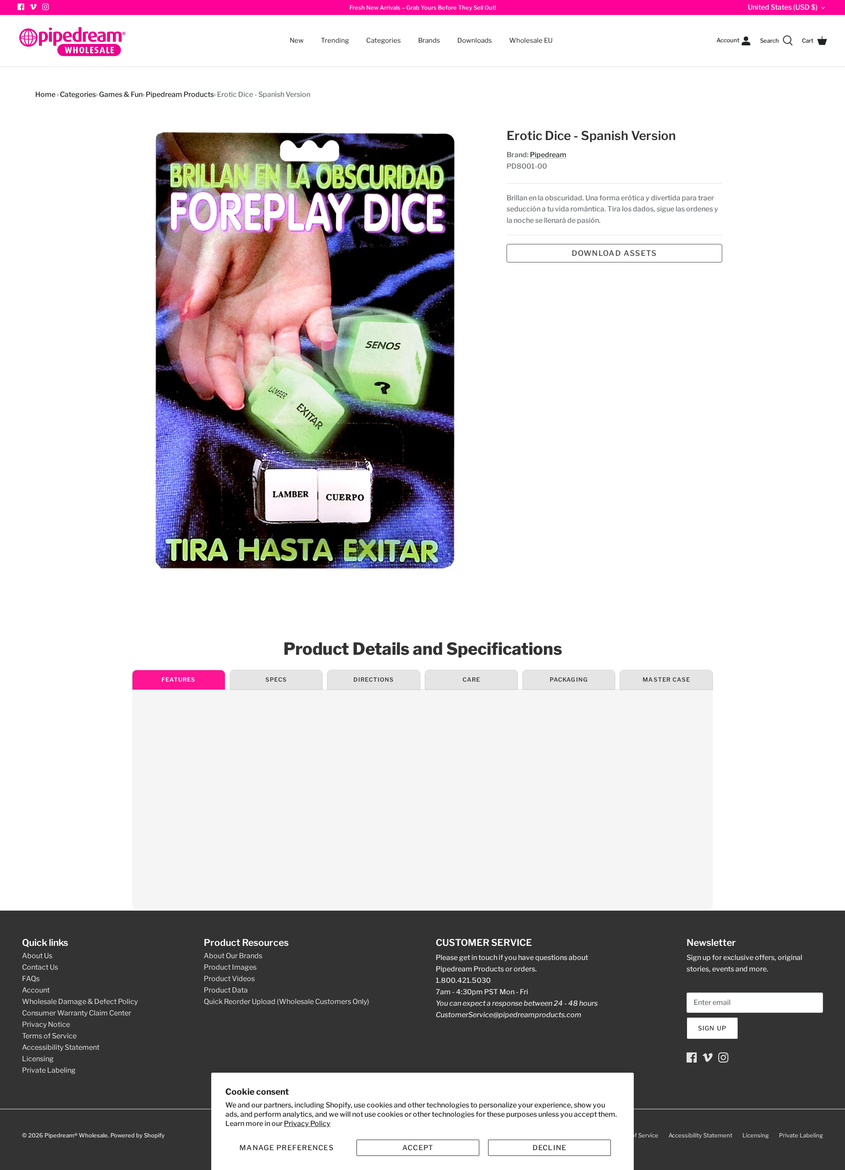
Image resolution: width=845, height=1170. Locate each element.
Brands (429, 40)
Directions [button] (373, 679)
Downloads (474, 40)
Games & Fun (121, 94)
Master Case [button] (666, 679)
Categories (379, 35)
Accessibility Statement (60, 1047)
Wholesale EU (531, 40)
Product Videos (229, 978)
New (297, 40)
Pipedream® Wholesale (76, 1135)
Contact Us (40, 967)
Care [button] (471, 679)
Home (45, 94)
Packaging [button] (569, 679)
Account (36, 990)
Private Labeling (49, 1070)
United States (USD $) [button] (783, 7)
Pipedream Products (180, 94)
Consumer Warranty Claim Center (76, 1013)
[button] (286, 1148)
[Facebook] (692, 1057)
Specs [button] (276, 679)
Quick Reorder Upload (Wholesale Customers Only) (286, 1001)
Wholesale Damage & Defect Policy (80, 1001)
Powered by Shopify (137, 1135)
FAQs (31, 978)
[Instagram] (45, 7)
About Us (37, 956)
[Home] (73, 41)
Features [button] (178, 679)
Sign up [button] (712, 1028)
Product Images (230, 967)
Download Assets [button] (614, 253)
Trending (335, 40)
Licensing (38, 1059)
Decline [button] (550, 1148)
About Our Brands (233, 956)
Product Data (226, 990)
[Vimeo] (33, 7)
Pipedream (548, 155)
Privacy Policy (307, 1123)
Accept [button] (418, 1148)
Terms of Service (49, 1036)
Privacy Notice (46, 1024)
